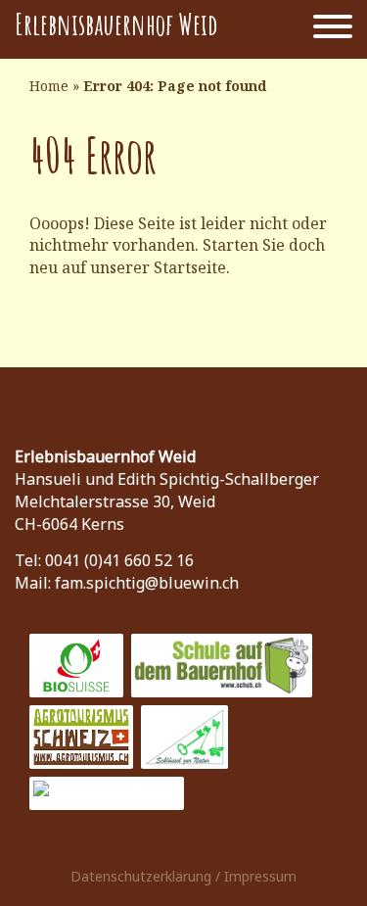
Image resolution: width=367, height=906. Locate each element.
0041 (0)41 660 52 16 (119, 560)
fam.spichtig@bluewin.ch (147, 583)
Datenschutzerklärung (140, 876)
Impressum (260, 876)
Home (49, 85)
